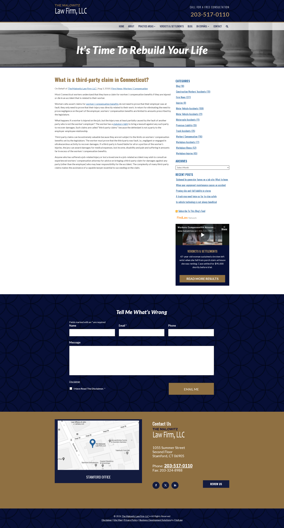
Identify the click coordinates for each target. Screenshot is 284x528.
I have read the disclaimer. (89, 388)
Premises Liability (184, 125)
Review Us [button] (216, 484)
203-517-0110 (210, 14)
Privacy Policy (131, 520)
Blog (190, 26)
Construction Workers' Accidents (191, 91)
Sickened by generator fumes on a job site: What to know (202, 179)
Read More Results (202, 278)
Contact (217, 26)
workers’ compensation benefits (102, 103)
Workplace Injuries (184, 153)
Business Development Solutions (155, 520)
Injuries (179, 103)
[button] (281, 507)
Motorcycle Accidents (186, 119)
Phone (172, 325)
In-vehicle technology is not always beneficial (196, 202)
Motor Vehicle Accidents (187, 108)
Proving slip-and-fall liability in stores (193, 191)
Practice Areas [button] (145, 26)
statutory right (120, 124)
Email (123, 325)
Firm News (116, 88)
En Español (201, 26)
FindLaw (178, 520)
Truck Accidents (183, 131)
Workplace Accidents (185, 142)
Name (72, 325)
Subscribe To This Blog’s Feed (191, 211)
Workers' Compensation (135, 88)
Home (121, 26)
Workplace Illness (184, 148)
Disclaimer (74, 381)
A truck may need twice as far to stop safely (196, 196)
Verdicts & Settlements (172, 26)
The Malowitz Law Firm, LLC (82, 88)
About (131, 26)
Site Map (117, 520)
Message (74, 342)
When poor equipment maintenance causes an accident (201, 185)
